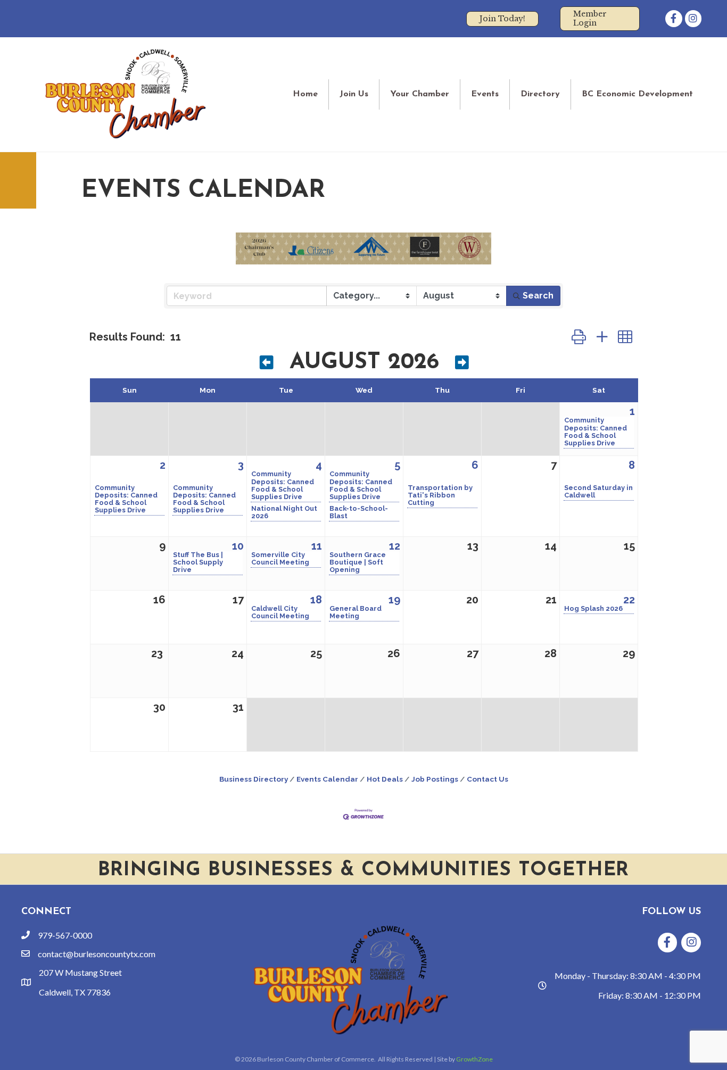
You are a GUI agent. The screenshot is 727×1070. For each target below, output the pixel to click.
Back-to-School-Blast (358, 512)
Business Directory (253, 779)
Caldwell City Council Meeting (280, 612)
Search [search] (538, 296)
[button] (578, 337)
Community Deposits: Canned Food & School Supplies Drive (595, 431)
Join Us (354, 94)
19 (394, 599)
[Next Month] (462, 364)
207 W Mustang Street (80, 972)
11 (316, 546)
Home (305, 94)
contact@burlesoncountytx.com (96, 954)
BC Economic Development (637, 94)
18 (316, 599)
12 (394, 546)
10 (238, 546)
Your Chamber (419, 94)
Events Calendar (327, 779)
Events (485, 94)
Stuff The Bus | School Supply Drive (198, 562)
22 (629, 599)
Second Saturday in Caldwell (598, 491)
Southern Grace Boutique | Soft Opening (357, 562)
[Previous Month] (266, 364)
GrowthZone (474, 1059)
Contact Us (487, 779)
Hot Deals (385, 779)
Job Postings (434, 779)
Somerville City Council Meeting (280, 558)
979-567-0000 (65, 935)
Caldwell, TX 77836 (75, 992)
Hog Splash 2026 (593, 608)
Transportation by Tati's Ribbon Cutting (440, 495)
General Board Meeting (355, 612)
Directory (540, 94)
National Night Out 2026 (284, 512)
